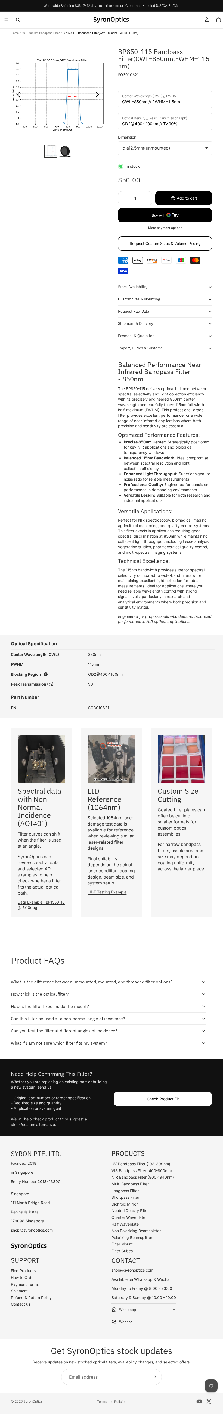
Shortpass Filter (125, 1197)
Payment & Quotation (136, 335)
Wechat (125, 1321)
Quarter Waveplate (128, 1217)
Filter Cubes (122, 1250)
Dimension (127, 137)
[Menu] (6, 20)
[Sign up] (153, 1377)
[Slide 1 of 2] (51, 151)
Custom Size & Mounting (139, 299)
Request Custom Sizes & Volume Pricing (165, 243)
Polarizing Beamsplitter (132, 1237)
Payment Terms (25, 1284)
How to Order (23, 1277)
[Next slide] (99, 95)
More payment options (165, 228)
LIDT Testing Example (107, 892)
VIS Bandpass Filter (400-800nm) (142, 1170)
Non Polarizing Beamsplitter (136, 1230)
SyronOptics (32, 1401)
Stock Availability (132, 286)
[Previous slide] (17, 95)
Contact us (20, 1304)
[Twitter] (209, 1401)
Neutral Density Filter (130, 1210)
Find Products (23, 1270)
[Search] (18, 20)
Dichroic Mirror (125, 1204)
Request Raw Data (133, 311)
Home (15, 33)
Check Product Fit (163, 1099)
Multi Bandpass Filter (130, 1184)
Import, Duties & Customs (140, 347)
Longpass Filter (125, 1190)
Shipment (19, 1290)
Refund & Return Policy (31, 1297)
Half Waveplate (125, 1224)
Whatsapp (127, 1309)
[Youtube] (199, 1401)
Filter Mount (122, 1244)
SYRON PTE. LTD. (36, 1153)
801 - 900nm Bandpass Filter (41, 33)
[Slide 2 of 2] (65, 151)
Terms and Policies (111, 1402)
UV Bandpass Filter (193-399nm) (141, 1163)
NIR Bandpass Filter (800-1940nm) (143, 1177)
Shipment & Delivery (135, 323)
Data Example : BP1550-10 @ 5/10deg (41, 905)
